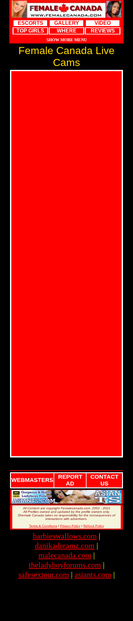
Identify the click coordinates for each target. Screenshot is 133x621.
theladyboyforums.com (65, 565)
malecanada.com (64, 555)
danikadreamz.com (65, 545)
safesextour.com (43, 574)
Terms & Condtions (43, 526)
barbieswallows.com (65, 536)
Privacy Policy (70, 526)
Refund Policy (93, 526)
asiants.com (93, 574)
